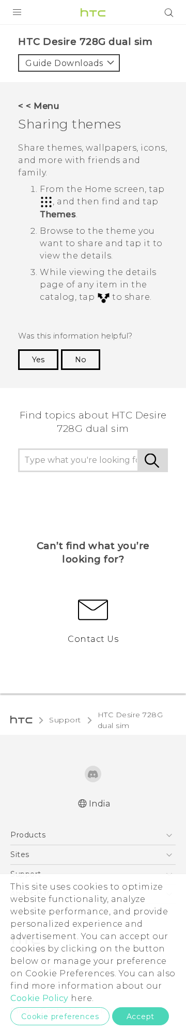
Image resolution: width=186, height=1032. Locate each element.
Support (65, 719)
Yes (38, 359)
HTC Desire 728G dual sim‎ (130, 720)
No (80, 359)
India (100, 804)
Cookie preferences (60, 1016)
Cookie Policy (39, 998)
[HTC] (93, 12)
